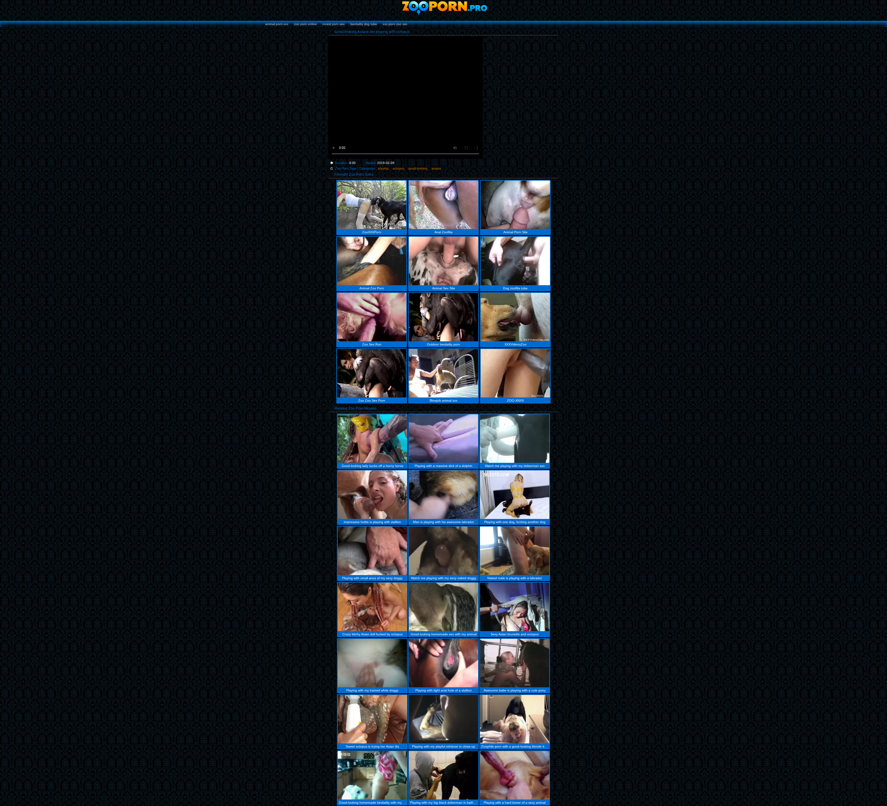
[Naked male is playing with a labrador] (514, 551)
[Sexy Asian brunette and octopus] (514, 607)
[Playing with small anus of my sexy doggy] (372, 551)
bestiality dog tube (363, 24)
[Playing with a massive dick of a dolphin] (443, 438)
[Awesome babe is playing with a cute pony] (514, 663)
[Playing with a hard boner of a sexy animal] (514, 775)
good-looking (417, 168)
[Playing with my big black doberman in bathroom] (443, 775)
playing (383, 168)
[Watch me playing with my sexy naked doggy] (443, 551)
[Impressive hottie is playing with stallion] (372, 494)
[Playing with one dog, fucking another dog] (514, 494)
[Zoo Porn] (443, 8)
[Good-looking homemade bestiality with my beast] (372, 775)
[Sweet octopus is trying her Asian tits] (372, 719)
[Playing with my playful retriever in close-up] (443, 719)
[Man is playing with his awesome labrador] (443, 494)
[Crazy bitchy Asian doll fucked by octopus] (372, 607)
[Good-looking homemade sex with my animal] (443, 607)
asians (436, 168)
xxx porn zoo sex (395, 24)
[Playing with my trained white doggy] (372, 663)
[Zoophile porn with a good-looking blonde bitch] (514, 719)
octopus (398, 168)
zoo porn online (305, 24)
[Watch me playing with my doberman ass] (514, 438)
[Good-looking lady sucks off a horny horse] (372, 438)
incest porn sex (333, 24)
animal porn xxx (276, 24)
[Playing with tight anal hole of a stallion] (443, 663)
